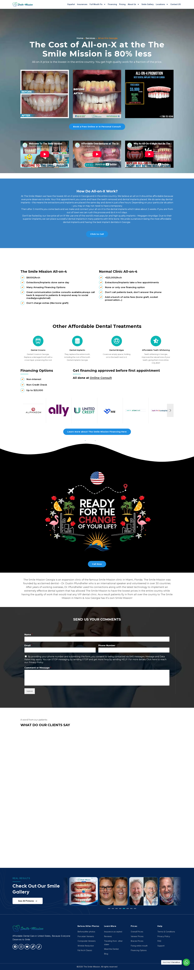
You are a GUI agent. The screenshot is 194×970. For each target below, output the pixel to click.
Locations (160, 4)
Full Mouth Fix (96, 4)
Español (71, 4)
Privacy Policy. (36, 662)
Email (28, 645)
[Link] (33, 946)
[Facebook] (15, 946)
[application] (44, 154)
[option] (33, 410)
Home (80, 38)
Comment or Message (37, 668)
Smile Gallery (147, 4)
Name (28, 634)
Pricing (122, 4)
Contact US (175, 4)
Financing (112, 4)
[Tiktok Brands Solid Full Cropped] (39, 946)
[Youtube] (27, 946)
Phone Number (106, 645)
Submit (30, 691)
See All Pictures (26, 901)
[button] (109, 908)
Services (90, 38)
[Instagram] (21, 946)
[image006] (149, 94)
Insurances (82, 4)
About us (132, 4)
